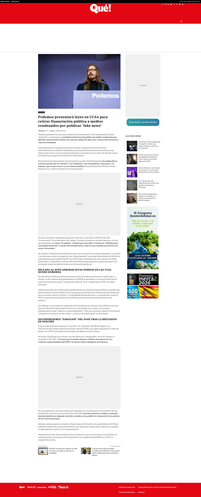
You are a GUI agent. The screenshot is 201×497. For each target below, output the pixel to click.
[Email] (84, 464)
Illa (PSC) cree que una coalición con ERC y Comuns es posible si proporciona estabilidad (63, 451)
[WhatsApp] (70, 464)
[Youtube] (179, 4)
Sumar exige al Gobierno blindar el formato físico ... (166, 1)
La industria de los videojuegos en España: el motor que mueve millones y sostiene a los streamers (149, 145)
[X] (177, 4)
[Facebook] (162, 4)
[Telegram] (171, 4)
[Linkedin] (79, 464)
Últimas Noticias (5, 1)
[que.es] (100, 8)
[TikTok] (174, 4)
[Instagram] (165, 4)
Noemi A (42, 131)
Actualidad (41, 112)
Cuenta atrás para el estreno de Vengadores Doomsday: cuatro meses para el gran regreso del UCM (149, 158)
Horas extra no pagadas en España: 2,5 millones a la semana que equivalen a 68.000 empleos (148, 197)
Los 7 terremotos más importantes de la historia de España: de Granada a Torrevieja (149, 184)
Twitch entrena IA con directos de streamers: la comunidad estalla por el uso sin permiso (149, 170)
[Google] (182, 4)
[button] (181, 21)
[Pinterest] (65, 464)
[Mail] (168, 4)
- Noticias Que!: (15, 1)
